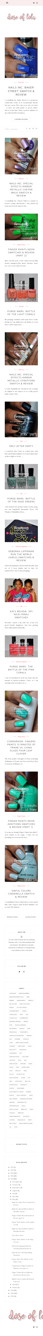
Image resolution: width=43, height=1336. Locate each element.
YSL (10, 1127)
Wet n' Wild (12, 1123)
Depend (26, 1021)
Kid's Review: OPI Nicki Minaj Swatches (21, 614)
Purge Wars (20, 1088)
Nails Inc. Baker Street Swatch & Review (21, 91)
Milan (30, 1063)
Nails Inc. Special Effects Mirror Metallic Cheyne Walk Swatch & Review (21, 189)
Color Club (13, 1018)
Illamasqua (13, 1053)
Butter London (22, 1007)
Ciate (21, 1014)
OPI (21, 494)
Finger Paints (21, 245)
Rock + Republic (22, 1095)
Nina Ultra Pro (13, 1077)
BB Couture (13, 1004)
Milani (11, 1067)
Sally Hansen (13, 1098)
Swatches (21, 1113)
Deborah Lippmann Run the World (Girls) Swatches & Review (21, 556)
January (15, 1287)
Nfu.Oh (11, 1074)
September (16, 1188)
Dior (10, 1025)
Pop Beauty (23, 1084)
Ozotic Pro (18, 1081)
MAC (25, 1060)
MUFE (11, 1070)
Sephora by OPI (21, 1102)
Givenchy (26, 1039)
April (14, 1284)
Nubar (23, 1077)
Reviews (28, 1091)
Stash (31, 1109)
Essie (28, 1028)
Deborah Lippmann (21, 546)
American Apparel (21, 662)
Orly (21, 441)
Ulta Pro (12, 1120)
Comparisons (24, 1018)
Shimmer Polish (14, 1105)
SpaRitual (24, 1109)
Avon (28, 997)
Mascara (23, 1063)
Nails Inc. (21, 82)
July (13, 1193)
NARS (25, 1070)
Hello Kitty (12, 1049)
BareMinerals (21, 1000)
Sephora (12, 1102)
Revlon (11, 1095)
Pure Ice (11, 1088)
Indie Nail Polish (14, 1056)
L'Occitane (25, 1056)
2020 (12, 1170)
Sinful (23, 1105)
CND (27, 1014)
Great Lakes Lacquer (22, 1042)
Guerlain (12, 1046)
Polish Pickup (13, 1084)
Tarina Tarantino (14, 1116)
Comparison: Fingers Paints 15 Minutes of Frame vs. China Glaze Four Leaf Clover (21, 747)
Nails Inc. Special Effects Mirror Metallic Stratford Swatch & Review (21, 379)
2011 (12, 1290)
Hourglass (22, 1049)
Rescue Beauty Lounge (16, 1091)
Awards (11, 1000)
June (13, 1196)
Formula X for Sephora (16, 1035)
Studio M (12, 1113)
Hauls (30, 1046)
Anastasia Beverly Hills (16, 997)
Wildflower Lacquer (25, 1123)
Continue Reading (21, 119)
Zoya (15, 1127)
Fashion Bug (13, 1032)
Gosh (11, 1042)
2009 (12, 1296)
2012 (12, 1179)
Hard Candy (21, 1046)
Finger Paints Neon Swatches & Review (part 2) (21, 252)
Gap (10, 1039)
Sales (31, 1095)
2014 (12, 1173)
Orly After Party (21, 446)
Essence (22, 1028)
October (15, 1185)
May (13, 1199)
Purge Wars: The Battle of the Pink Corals (21, 669)
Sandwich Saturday (26, 1098)
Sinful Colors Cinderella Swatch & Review (21, 893)
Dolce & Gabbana (20, 1025)
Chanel (24, 1011)
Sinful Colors (21, 886)
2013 (12, 1176)
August (14, 1191)
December (16, 1182)
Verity (30, 1120)
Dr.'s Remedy (13, 1028)
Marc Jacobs (13, 1063)
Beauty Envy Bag (25, 1004)
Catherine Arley (14, 1011)
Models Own (25, 1067)
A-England (12, 993)
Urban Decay (21, 1120)
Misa (17, 1067)
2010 (12, 1293)
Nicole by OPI (20, 1074)
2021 (12, 1167)
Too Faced (26, 1116)
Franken (29, 1035)
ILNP (20, 1053)
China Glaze (21, 737)
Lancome (12, 1060)
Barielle (21, 306)
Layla (19, 1060)
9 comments (14, 129)
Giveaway (17, 1039)
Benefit (11, 1007)
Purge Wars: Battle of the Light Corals (21, 313)
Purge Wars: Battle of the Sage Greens (21, 500)
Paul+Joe (27, 1081)
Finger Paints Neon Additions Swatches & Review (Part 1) (21, 823)
